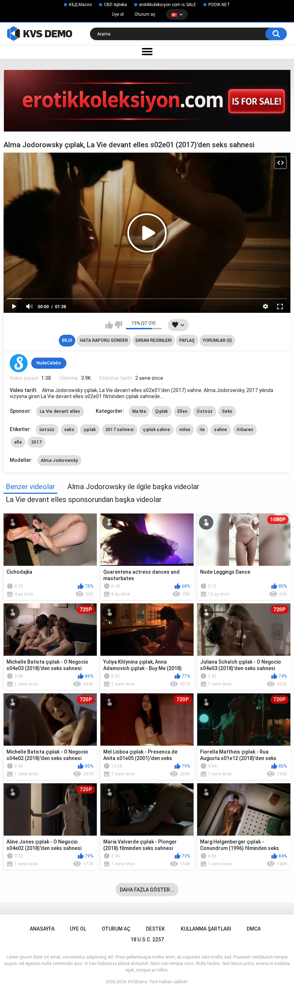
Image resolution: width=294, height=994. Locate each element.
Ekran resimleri (154, 340)
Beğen (109, 325)
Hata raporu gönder (104, 340)
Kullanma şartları (206, 929)
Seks (227, 411)
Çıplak (161, 411)
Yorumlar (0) (217, 340)
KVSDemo (137, 981)
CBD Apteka (115, 4)
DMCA (254, 929)
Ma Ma (139, 411)
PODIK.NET (219, 4)
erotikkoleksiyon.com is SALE (167, 4)
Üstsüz (205, 411)
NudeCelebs (49, 362)
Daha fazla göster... (147, 890)
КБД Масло (80, 4)
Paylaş (187, 340)
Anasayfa (42, 929)
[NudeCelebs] (19, 363)
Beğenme (118, 325)
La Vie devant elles (60, 411)
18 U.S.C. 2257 (147, 939)
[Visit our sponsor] (147, 100)
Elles (182, 411)
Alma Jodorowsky (59, 460)
